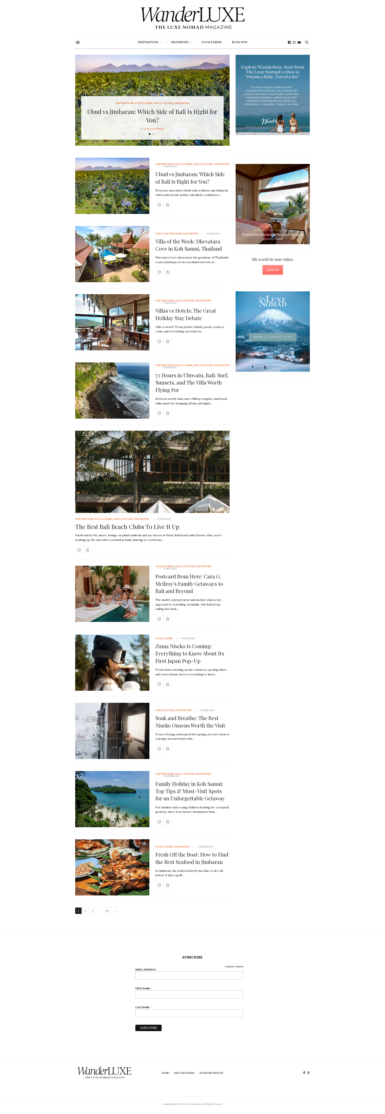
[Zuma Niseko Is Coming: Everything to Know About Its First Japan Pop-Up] (112, 663)
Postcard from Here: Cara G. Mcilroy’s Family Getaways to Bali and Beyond (189, 583)
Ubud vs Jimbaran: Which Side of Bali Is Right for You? (190, 178)
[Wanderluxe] (192, 18)
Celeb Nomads (164, 566)
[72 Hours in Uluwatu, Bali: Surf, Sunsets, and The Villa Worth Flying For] (112, 390)
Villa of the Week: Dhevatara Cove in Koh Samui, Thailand (188, 245)
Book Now (239, 42)
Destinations (148, 42)
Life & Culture (163, 103)
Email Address (146, 969)
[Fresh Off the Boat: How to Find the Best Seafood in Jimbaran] (112, 867)
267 (107, 911)
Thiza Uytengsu (154, 128)
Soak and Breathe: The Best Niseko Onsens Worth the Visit (190, 721)
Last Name (143, 1007)
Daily (158, 234)
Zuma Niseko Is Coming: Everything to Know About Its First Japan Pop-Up (189, 653)
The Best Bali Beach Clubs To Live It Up (127, 527)
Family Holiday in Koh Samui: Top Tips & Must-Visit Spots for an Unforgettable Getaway (190, 791)
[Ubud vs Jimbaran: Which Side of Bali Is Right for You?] (112, 186)
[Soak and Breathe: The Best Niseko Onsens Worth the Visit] (112, 731)
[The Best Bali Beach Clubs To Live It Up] (152, 489)
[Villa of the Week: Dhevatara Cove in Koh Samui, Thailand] (112, 254)
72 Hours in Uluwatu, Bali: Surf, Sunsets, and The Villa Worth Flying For (192, 382)
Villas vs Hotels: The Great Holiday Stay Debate (185, 314)
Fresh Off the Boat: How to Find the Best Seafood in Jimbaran (191, 858)
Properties (179, 42)
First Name (143, 988)
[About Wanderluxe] (273, 95)
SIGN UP (273, 270)
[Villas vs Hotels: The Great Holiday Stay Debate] (112, 322)
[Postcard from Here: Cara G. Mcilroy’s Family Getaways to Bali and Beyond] (112, 594)
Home (165, 1072)
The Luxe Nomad (184, 1072)
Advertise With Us (211, 1072)
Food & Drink (212, 42)
